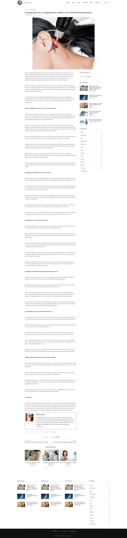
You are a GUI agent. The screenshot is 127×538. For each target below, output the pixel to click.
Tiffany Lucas (28, 14)
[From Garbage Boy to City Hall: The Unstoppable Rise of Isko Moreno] (84, 105)
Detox (91, 147)
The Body (91, 168)
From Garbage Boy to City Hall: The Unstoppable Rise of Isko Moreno (95, 105)
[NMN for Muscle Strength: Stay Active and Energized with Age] (84, 121)
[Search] (109, 2)
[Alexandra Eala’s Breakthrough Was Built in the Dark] (84, 97)
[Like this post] (52, 437)
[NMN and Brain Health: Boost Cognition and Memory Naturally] (84, 113)
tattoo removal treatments (66, 98)
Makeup (91, 153)
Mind (91, 2)
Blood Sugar (91, 135)
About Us (68, 2)
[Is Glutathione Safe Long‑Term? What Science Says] (50, 455)
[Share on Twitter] (55, 437)
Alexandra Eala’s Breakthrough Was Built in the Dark (95, 96)
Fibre (91, 150)
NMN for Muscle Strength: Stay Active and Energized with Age (95, 120)
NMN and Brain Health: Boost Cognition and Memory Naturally (95, 113)
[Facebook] (104, 2)
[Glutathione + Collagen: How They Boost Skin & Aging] (33, 455)
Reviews (91, 162)
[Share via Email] (58, 437)
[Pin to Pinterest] (56, 437)
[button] (26, 459)
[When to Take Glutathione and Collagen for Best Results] (68, 455)
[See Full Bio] (43, 426)
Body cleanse (91, 141)
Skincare (97, 2)
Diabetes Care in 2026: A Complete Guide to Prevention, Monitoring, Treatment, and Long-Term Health (95, 88)
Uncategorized (91, 171)
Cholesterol (91, 144)
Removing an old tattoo (46, 125)
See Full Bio (39, 426)
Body (79, 2)
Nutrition (85, 2)
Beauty (73, 2)
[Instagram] (105, 2)
